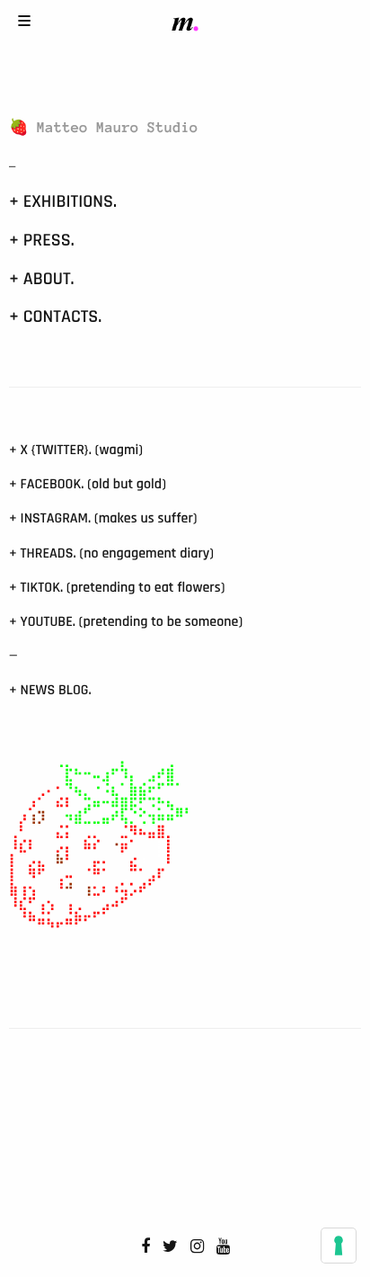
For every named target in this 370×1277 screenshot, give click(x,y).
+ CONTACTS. (55, 316)
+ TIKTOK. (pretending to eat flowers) (117, 587)
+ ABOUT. (42, 278)
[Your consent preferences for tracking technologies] (339, 1245)
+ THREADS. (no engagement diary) (111, 553)
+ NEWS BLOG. (50, 690)
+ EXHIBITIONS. (63, 201)
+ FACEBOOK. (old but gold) (87, 484)
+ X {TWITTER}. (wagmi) (76, 450)
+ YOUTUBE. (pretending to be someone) (125, 621)
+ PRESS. (42, 240)
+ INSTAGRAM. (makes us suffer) (103, 518)
